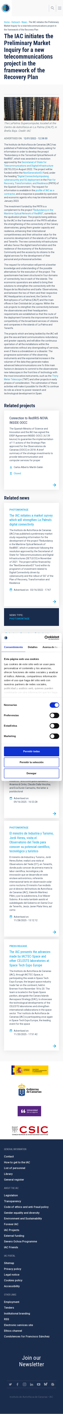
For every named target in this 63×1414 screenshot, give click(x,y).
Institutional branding (17, 1313)
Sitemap (9, 1263)
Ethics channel (13, 1330)
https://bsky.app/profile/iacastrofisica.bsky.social (45, 1384)
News (24, 22)
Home (7, 22)
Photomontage (18, 509)
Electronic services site (18, 1325)
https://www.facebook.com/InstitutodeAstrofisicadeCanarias (17, 1384)
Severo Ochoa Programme (20, 1241)
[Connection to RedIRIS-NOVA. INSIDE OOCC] (54, 485)
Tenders (9, 1307)
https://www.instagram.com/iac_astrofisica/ (24, 1384)
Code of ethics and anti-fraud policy (26, 1207)
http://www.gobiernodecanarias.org (30, 1089)
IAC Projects (11, 1230)
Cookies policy (13, 1280)
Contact (9, 1156)
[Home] (6, 8)
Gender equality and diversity (21, 1212)
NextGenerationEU (33, 172)
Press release (18, 946)
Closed (17, 473)
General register (14, 1179)
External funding (14, 1235)
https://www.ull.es (30, 1111)
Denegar (31, 773)
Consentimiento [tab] (13, 647)
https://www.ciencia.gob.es (30, 1070)
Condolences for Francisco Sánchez (27, 1336)
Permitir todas (31, 751)
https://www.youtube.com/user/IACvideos (38, 1384)
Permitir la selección (32, 762)
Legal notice (11, 1274)
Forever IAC (11, 1224)
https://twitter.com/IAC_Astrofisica (10, 1384)
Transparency (12, 1201)
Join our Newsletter (31, 1361)
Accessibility (12, 1286)
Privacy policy (12, 1269)
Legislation (11, 1195)
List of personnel (14, 1168)
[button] (31, 108)
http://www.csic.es (29, 1130)
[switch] (54, 715)
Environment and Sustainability (23, 1218)
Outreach (15, 22)
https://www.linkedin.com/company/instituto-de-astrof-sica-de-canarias (31, 1384)
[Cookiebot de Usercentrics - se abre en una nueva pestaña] (45, 638)
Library (8, 1174)
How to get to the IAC (17, 1162)
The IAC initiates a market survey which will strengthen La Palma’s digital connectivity (31, 519)
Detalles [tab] (32, 647)
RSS (6, 1319)
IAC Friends (11, 1247)
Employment (11, 1302)
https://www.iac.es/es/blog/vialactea (52, 1384)
